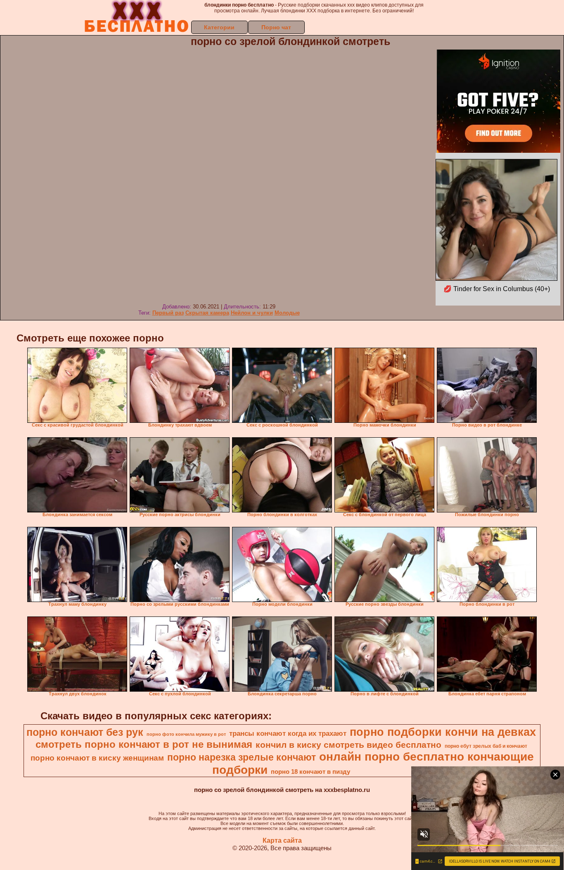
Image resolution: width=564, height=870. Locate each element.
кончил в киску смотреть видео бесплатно (348, 745)
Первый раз (168, 313)
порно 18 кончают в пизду (310, 771)
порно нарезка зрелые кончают (241, 757)
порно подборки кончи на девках (443, 732)
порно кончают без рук (84, 732)
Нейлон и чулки (252, 313)
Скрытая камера (207, 313)
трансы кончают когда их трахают (287, 733)
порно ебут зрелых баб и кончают (486, 746)
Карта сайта (282, 840)
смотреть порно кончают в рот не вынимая (144, 744)
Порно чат (276, 27)
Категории (219, 27)
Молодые (287, 313)
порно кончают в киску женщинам (97, 758)
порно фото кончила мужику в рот (186, 734)
